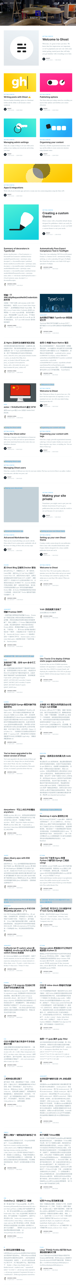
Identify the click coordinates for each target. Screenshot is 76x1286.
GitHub (18, 3)
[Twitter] (67, 3)
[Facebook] (63, 3)
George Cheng (11, 284)
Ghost (48, 58)
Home (6, 3)
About (12, 3)
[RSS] (70, 3)
